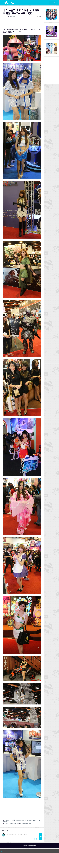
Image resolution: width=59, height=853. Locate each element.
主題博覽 (12, 820)
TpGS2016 (16, 823)
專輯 (38, 820)
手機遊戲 (5, 822)
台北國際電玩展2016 (30, 820)
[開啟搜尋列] (47, 3)
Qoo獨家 (7, 820)
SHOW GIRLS (8, 823)
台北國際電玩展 (20, 820)
